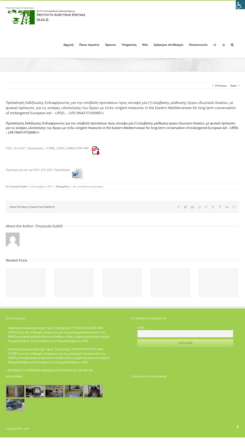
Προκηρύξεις (63, 186)
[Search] (232, 44)
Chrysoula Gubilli (18, 186)
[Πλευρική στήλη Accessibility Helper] (240, 4)
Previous (221, 85)
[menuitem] (68, 44)
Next (233, 85)
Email (141, 327)
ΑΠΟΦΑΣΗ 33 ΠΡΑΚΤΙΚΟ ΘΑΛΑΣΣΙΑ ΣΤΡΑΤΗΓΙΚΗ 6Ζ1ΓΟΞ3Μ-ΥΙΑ (50, 370)
